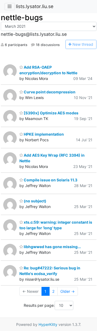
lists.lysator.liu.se (34, 6)
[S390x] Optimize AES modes (50, 113)
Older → (67, 291)
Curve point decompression (49, 92)
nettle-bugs (22, 17)
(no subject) (34, 201)
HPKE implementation (43, 134)
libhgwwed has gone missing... (52, 246)
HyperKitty (48, 324)
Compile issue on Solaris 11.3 (50, 180)
